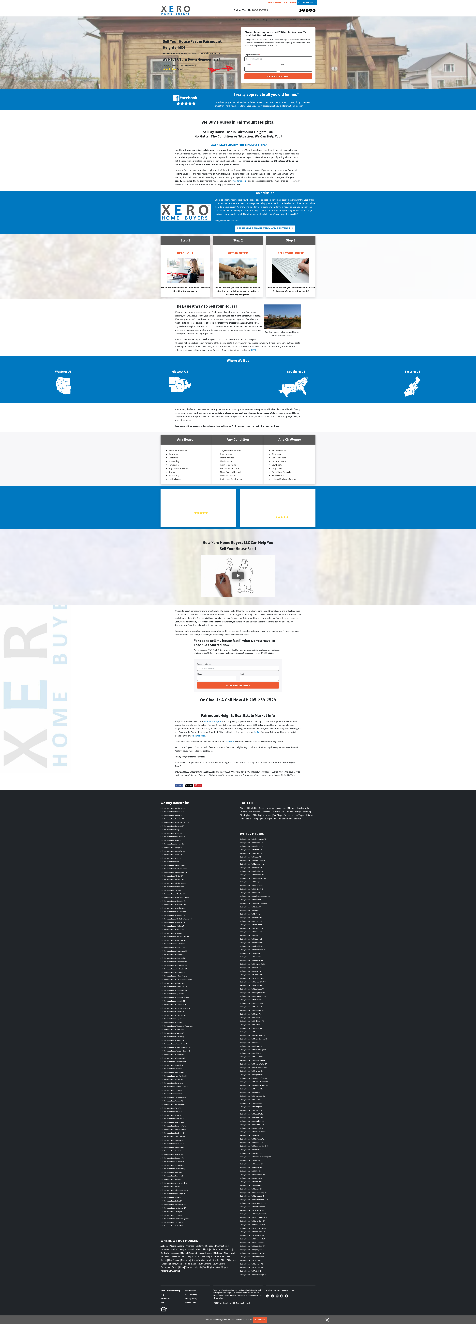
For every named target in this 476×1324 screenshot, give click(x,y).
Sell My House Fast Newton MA (251, 1089)
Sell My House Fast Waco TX (171, 861)
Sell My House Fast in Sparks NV (172, 994)
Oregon (165, 1263)
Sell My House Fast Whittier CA (172, 876)
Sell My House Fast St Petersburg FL (174, 1168)
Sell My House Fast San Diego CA (173, 1133)
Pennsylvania (176, 1263)
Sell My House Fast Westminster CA (174, 872)
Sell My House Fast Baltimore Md (252, 864)
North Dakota (213, 1260)
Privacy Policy (191, 1298)
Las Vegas (299, 815)
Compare (254, 19)
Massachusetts (205, 1253)
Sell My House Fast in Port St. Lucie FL (175, 944)
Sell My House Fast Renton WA (251, 1167)
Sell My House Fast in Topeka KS (173, 1019)
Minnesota (229, 1253)
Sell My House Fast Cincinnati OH (252, 889)
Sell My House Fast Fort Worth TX (252, 924)
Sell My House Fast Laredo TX (251, 985)
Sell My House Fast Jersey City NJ (252, 978)
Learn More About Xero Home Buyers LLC (265, 228)
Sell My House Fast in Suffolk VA (172, 1011)
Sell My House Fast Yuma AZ (171, 890)
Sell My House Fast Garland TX (251, 935)
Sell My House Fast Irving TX (250, 971)
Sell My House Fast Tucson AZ (172, 1176)
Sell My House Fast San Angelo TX (252, 1196)
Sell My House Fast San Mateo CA (252, 1210)
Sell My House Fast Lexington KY (172, 1211)
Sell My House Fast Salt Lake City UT (253, 1192)
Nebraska (195, 1256)
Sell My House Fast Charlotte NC (252, 874)
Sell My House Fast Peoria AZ (250, 1135)
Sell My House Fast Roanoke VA (251, 1178)
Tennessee (165, 1267)
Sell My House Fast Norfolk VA (172, 1079)
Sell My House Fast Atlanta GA (251, 849)
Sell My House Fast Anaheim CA (251, 842)
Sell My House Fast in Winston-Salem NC (175, 1051)
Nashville (266, 811)
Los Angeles (280, 808)
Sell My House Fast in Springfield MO (174, 1001)
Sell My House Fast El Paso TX (251, 921)
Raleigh (256, 818)
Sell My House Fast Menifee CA (251, 1024)
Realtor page (199, 735)
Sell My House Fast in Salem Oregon (174, 976)
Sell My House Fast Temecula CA (173, 812)
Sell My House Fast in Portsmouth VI (174, 947)
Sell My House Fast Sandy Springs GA (253, 1214)
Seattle (297, 818)
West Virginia (222, 1267)
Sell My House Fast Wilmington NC (173, 883)
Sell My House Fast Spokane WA (172, 1158)
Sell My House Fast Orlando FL (172, 1094)
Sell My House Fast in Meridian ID (173, 894)
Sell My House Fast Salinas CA (251, 1189)
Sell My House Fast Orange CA (251, 1106)
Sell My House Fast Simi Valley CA (252, 1242)
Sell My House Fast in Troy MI (171, 1022)
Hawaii (191, 1249)
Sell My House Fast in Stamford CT (173, 1004)
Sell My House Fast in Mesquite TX (173, 901)
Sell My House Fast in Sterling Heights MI (176, 1008)
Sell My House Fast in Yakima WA (172, 1054)
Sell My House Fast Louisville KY (251, 999)
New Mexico (173, 1260)
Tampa (298, 811)
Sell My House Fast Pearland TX (251, 1128)
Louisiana (175, 1253)
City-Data (229, 741)
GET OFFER (260, 1319)
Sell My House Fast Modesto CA (251, 1056)
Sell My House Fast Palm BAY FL (251, 1114)
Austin (273, 818)
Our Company (289, 2)
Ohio (223, 1260)
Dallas (261, 808)
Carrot (247, 1303)
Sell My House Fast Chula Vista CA (252, 885)
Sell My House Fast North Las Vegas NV (175, 1219)
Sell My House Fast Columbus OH (252, 899)
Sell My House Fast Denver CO (251, 910)
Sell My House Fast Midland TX (251, 1042)
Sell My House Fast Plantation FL (252, 1139)
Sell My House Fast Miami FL (250, 1014)
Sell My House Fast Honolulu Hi (251, 957)
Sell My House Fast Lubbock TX (251, 1003)
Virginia (198, 1267)
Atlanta (243, 808)
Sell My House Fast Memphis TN (252, 1010)
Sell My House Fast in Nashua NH (173, 908)
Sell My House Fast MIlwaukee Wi (173, 1058)
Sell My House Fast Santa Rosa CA (252, 1231)
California (200, 1246)
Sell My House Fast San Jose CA (172, 1140)
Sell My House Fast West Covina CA (173, 865)
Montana (185, 1256)
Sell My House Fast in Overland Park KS (175, 936)
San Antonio (254, 811)
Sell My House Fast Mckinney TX (252, 1021)
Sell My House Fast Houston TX (251, 960)
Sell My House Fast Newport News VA (254, 1085)
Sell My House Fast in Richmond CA (173, 958)
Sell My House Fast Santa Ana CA (173, 1144)
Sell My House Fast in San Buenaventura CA (176, 979)
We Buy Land (190, 1302)
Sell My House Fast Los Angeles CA (253, 996)
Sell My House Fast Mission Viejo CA (253, 1049)
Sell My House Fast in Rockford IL (173, 972)
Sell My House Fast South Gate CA (252, 1246)
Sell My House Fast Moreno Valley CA (253, 1064)
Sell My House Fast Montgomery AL (253, 1060)
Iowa (221, 1249)
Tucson (306, 811)
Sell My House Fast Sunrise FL (251, 1260)
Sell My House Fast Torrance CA (172, 826)
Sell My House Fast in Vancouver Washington (177, 1026)
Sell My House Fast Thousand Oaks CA (175, 822)
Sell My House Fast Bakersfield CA (252, 860)
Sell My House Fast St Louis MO (172, 1161)
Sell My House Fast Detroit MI (251, 914)
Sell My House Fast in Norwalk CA (173, 922)
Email (282, 64)
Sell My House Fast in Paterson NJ (173, 940)
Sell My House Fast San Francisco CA (174, 1136)
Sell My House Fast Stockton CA (172, 1165)
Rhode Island (190, 1263)
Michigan (218, 1253)
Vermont (189, 1267)
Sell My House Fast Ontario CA (251, 1103)
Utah (181, 1267)
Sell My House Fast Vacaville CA (172, 844)
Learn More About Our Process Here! (238, 145)
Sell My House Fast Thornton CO (172, 819)
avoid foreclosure (239, 180)
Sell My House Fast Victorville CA (173, 851)
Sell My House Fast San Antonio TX (173, 1129)
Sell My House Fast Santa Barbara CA (253, 1217)
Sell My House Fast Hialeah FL (251, 953)
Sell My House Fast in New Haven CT (174, 911)
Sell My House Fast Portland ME (172, 1222)
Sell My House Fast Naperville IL (251, 1074)
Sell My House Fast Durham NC (251, 917)
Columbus (288, 815)
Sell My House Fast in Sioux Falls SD (174, 986)
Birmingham (245, 815)
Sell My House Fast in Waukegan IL (173, 1040)
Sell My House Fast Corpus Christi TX (253, 903)
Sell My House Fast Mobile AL (250, 1053)
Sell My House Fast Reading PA (251, 1160)
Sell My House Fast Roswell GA (251, 1185)
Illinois (206, 1249)
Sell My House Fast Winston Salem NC (174, 1190)
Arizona (181, 1246)
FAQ (265, 19)
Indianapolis (245, 818)
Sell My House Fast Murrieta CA (251, 1071)
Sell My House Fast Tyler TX (171, 840)
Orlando (243, 811)
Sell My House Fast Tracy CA (171, 829)
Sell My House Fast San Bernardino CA (254, 1199)
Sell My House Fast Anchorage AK (173, 1193)
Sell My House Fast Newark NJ (172, 1069)
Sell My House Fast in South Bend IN (174, 990)
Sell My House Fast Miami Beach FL (253, 1035)
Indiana (213, 1249)
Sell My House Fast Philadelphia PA (173, 1097)
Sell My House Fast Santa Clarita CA (174, 1147)
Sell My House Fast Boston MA (251, 867)
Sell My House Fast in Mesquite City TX (175, 897)
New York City (277, 811)
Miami (268, 815)
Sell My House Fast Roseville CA (251, 1181)
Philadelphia (258, 815)
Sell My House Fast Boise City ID (172, 1197)
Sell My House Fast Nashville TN (172, 1065)
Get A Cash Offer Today (283, 19)
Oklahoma (231, 1260)
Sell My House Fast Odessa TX (251, 1099)
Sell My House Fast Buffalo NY (171, 1201)
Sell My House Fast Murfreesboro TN (253, 1067)
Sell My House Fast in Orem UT (172, 933)
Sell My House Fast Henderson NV (173, 1208)
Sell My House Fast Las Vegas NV (252, 989)
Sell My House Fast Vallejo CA (171, 847)
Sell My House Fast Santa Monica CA (253, 1228)
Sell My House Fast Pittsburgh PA (173, 1104)
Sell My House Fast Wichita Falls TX (173, 879)
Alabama (164, 1246)
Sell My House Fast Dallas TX (250, 907)
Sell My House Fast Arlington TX (251, 846)
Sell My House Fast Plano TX (171, 1108)
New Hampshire (217, 1256)
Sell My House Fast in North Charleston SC (176, 919)
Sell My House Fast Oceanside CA (252, 1096)
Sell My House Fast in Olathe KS (172, 929)
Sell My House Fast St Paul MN (172, 1226)
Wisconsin (165, 1270)
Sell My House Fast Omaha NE (171, 1090)
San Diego (277, 815)
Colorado (210, 1246)
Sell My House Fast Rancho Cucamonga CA (255, 1157)
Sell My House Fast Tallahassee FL (173, 808)
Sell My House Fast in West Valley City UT (176, 1047)
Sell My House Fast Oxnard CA (251, 1110)
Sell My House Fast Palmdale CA (251, 1117)
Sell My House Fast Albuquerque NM (253, 839)
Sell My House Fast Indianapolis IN (252, 964)
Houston (270, 808)
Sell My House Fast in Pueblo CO (172, 954)
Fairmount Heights (212, 721)
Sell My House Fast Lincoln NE (171, 1215)
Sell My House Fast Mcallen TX (251, 1017)
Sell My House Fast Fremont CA (251, 928)
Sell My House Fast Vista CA (171, 858)
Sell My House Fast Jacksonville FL (253, 974)
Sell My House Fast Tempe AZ (172, 815)
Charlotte (252, 808)
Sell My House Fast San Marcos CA (252, 1206)
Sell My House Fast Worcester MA (173, 886)
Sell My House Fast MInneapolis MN (173, 1061)
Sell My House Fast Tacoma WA (251, 1267)
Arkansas (190, 1246)
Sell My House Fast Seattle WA (172, 1154)
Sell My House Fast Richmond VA (172, 1118)
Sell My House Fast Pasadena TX (252, 1124)
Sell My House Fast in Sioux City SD (173, 983)
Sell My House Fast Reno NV (171, 1115)
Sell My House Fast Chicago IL (251, 882)
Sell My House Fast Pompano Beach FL (254, 1146)
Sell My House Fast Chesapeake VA (253, 878)
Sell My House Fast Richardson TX (252, 1174)
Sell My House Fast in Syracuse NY (173, 1015)
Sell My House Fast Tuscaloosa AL (173, 836)
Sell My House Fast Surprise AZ (251, 1264)
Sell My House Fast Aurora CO (251, 853)
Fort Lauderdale (285, 818)
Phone (247, 64)
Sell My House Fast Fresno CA (251, 932)
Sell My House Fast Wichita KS (172, 1186)
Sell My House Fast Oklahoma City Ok (174, 1086)
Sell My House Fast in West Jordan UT (175, 1044)
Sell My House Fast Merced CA (251, 1028)
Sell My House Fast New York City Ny (174, 1076)
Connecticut (221, 1246)
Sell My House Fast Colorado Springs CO (255, 896)
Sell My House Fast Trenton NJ (172, 833)
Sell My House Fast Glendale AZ (251, 942)
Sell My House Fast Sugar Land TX (252, 1253)
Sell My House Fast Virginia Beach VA (174, 1183)
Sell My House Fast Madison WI (251, 1007)
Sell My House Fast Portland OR (251, 1149)
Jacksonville (303, 808)
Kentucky (165, 1253)
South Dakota (219, 1263)
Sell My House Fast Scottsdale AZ (173, 1151)
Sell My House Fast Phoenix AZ (172, 1101)
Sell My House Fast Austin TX (250, 857)
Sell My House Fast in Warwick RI (172, 1033)
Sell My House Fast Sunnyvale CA (252, 1256)
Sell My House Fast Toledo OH (251, 1271)
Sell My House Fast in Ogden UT (172, 926)
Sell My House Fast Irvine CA (250, 967)
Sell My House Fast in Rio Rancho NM (174, 961)
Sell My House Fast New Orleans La (174, 1072)
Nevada (205, 1256)
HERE (253, 350)
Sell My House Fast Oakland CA (172, 1083)
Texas (175, 1267)
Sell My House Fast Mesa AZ (250, 1032)
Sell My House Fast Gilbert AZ (251, 939)
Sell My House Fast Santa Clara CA (252, 1221)
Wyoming (175, 1270)
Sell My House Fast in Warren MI (172, 1029)
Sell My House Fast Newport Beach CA (254, 1082)
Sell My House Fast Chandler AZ (251, 871)
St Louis (309, 815)
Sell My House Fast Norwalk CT (251, 1092)
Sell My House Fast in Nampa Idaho (173, 904)
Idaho (198, 1249)
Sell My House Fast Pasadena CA (252, 1121)
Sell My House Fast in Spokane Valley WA (176, 997)
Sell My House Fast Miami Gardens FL (253, 1039)
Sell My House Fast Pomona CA (251, 1142)
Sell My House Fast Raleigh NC (172, 1111)
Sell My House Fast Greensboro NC (253, 949)
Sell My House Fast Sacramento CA (173, 1126)
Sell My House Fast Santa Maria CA (252, 1224)
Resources (165, 1298)
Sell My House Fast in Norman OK (173, 915)
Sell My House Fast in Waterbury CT (174, 1036)
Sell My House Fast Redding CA (251, 1164)
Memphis (292, 808)
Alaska (173, 1246)
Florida (174, 1249)
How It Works (274, 2)
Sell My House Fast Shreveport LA (252, 1239)
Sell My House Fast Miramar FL (251, 1046)
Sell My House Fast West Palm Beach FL (175, 869)
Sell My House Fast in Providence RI (174, 951)
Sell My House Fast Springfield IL (252, 1249)
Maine (184, 1253)
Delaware (165, 1249)
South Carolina (204, 1263)
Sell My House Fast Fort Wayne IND (173, 1204)
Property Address (252, 54)
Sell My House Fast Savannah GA (252, 1235)
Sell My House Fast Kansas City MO (253, 982)
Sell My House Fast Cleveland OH (252, 892)
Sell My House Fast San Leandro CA (253, 1203)
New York (185, 1260)
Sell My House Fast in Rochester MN (174, 965)
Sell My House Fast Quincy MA (251, 1153)
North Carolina (198, 1260)
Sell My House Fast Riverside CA (172, 1122)
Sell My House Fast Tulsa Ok (171, 1179)
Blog (162, 1302)
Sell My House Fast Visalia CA (171, 854)
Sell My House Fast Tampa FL (171, 1172)
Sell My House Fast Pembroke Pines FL (254, 1131)
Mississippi (165, 1256)
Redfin (256, 732)
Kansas (228, 1249)
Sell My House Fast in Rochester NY (174, 969)
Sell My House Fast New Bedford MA (253, 1078)
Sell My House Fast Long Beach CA (252, 992)
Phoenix (289, 811)
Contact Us (239, 19)
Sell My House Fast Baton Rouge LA (253, 1274)
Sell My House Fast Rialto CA (250, 1171)
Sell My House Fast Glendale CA (251, 946)
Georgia (182, 1249)
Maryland (192, 1253)
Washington (208, 1267)
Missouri (176, 1256)
